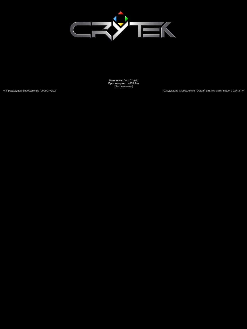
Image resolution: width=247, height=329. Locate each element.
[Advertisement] (123, 65)
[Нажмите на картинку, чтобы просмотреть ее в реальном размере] (123, 50)
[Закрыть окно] (124, 86)
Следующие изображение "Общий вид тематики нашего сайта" (202, 90)
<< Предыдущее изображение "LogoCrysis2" (30, 90)
